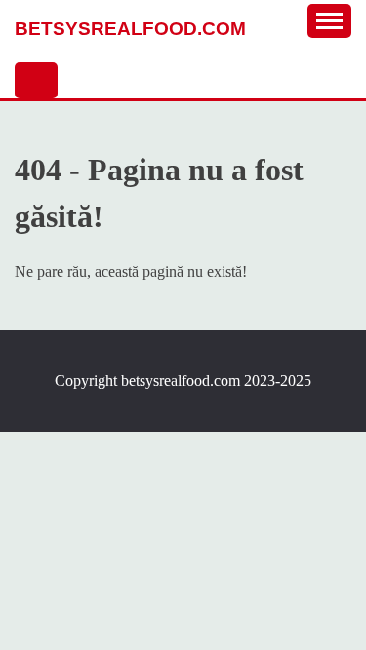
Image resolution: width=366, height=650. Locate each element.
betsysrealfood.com (130, 29)
